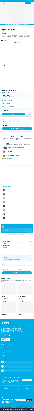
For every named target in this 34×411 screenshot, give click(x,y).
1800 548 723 (6, 388)
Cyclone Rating (5, 247)
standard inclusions (13, 234)
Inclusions (2, 352)
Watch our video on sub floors (7, 158)
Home (1, 27)
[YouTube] (10, 335)
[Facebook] (2, 335)
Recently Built (3, 349)
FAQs (1, 357)
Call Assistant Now (27, 379)
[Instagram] (4, 335)
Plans (4, 27)
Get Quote (13, 114)
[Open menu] (32, 3)
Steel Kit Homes (3, 350)
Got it (31, 409)
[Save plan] (2, 284)
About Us (2, 345)
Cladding (4, 243)
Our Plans (2, 344)
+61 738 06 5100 (28, 388)
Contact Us (2, 347)
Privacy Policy (25, 409)
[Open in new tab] (15, 284)
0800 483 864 (17, 388)
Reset (31, 234)
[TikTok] (7, 335)
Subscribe (29, 400)
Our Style (2, 355)
